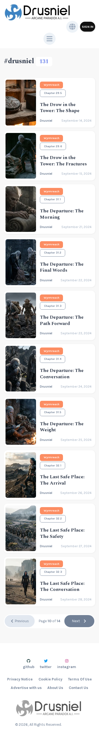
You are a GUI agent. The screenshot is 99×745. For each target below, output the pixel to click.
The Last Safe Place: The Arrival (62, 480)
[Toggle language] (72, 27)
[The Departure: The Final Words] (21, 262)
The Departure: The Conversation (62, 374)
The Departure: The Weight (62, 427)
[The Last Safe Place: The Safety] (21, 528)
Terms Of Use (80, 679)
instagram (66, 667)
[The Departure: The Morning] (21, 209)
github (28, 667)
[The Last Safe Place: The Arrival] (21, 475)
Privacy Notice (20, 679)
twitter (46, 667)
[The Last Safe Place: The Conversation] (21, 581)
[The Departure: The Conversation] (21, 368)
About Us (55, 688)
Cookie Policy (50, 679)
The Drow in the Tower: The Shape (59, 108)
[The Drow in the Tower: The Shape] (21, 102)
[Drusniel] (38, 12)
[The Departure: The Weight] (21, 421)
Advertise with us (26, 688)
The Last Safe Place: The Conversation (62, 586)
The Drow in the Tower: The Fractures (63, 161)
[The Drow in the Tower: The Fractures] (21, 156)
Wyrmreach (51, 85)
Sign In (88, 26)
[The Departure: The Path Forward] (21, 315)
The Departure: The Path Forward (62, 320)
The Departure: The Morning (62, 214)
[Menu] (49, 39)
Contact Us (78, 688)
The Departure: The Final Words (62, 267)
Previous (22, 621)
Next (76, 621)
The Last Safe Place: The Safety (62, 533)
